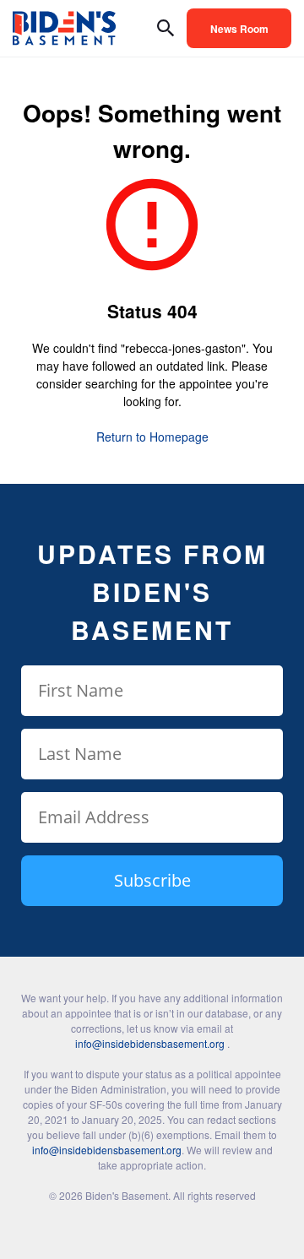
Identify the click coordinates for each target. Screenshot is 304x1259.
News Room (239, 28)
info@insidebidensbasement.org (150, 1043)
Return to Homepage (152, 436)
